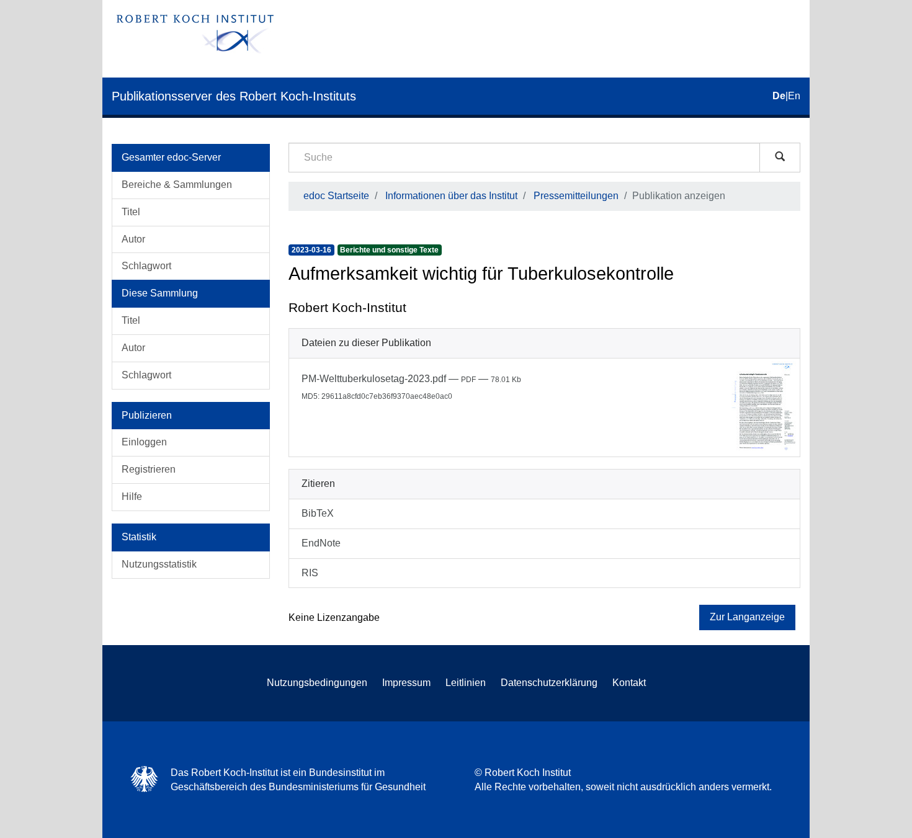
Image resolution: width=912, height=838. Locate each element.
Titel (131, 212)
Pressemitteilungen (576, 195)
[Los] (779, 157)
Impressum (406, 682)
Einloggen (144, 442)
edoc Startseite (336, 195)
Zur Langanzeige (747, 617)
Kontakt (629, 682)
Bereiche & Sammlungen (177, 184)
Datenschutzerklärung (549, 682)
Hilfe (132, 496)
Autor (133, 239)
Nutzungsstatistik (159, 564)
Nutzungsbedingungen (317, 682)
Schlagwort (146, 266)
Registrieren (149, 469)
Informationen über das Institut (451, 195)
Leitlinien (465, 682)
